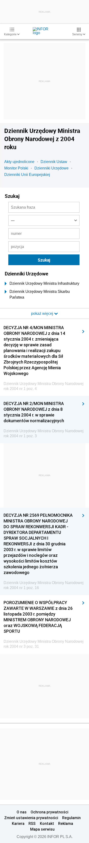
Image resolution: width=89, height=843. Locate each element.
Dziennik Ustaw (54, 162)
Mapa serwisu (42, 829)
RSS (32, 823)
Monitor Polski (16, 168)
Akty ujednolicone (19, 162)
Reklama (65, 823)
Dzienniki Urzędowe (51, 168)
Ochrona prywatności (49, 812)
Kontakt (47, 823)
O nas (22, 812)
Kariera (18, 823)
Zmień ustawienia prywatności (31, 817)
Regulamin (71, 817)
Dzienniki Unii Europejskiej (27, 175)
